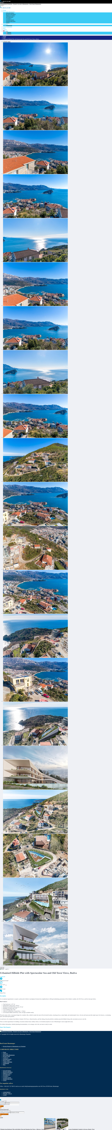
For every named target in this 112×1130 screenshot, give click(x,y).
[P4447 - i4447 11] (35, 305)
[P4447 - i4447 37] (35, 789)
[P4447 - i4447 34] (35, 833)
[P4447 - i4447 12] (35, 261)
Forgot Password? (4, 1109)
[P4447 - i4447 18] (35, 525)
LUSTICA (8, 18)
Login (1, 1117)
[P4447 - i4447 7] (35, 173)
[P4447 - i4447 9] (35, 349)
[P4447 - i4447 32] (35, 701)
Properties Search (7, 1059)
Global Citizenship (7, 26)
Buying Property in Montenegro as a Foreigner (14, 1046)
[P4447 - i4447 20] (35, 613)
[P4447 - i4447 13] (35, 217)
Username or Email (5, 1112)
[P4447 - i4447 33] (35, 745)
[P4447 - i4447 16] (35, 437)
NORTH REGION (10, 21)
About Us (5, 24)
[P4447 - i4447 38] (35, 965)
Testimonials (9, 25)
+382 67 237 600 (6, 1)
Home (4, 10)
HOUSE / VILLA (7, 1093)
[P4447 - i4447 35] (35, 877)
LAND (5, 1095)
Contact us (5, 1057)
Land (4, 37)
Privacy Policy (6, 1060)
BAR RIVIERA (10, 13)
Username (2, 1102)
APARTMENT (7, 1092)
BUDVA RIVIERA (11, 14)
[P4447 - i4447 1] (6, 41)
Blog (4, 28)
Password (2, 1104)
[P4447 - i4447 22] (35, 569)
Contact (5, 29)
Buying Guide (6, 1056)
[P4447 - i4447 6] (35, 129)
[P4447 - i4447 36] (35, 921)
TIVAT (8, 22)
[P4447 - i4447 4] (35, 85)
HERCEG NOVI (10, 15)
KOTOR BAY (9, 17)
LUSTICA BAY (10, 20)
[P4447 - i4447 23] (35, 657)
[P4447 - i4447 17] (35, 481)
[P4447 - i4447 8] (35, 393)
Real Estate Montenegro (9, 11)
